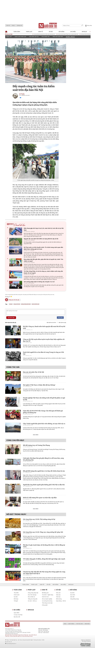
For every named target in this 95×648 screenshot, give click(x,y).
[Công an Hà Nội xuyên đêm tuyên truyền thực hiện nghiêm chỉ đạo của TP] (13, 343)
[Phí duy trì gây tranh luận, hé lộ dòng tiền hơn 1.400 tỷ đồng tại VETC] (13, 549)
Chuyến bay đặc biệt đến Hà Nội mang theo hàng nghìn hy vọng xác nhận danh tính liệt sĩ (44, 572)
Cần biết (72, 596)
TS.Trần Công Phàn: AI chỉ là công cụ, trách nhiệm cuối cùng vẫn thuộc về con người (43, 272)
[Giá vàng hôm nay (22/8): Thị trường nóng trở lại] (13, 523)
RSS (65, 623)
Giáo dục (58, 594)
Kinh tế (40, 31)
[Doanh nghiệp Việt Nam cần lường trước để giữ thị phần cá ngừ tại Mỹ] (13, 402)
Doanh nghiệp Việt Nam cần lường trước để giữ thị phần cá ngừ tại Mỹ (44, 398)
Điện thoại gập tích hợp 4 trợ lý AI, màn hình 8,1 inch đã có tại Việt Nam (44, 229)
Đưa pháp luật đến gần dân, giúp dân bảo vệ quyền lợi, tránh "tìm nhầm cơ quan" (43, 260)
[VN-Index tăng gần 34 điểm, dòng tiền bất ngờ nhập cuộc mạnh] (13, 563)
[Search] (82, 25)
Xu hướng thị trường (47, 601)
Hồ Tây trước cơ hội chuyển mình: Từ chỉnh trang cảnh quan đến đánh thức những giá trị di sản (43, 248)
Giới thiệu (71, 623)
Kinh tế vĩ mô (45, 596)
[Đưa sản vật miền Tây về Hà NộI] (13, 376)
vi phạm (10, 304)
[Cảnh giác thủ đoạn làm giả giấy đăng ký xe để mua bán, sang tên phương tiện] (13, 462)
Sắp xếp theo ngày (62, 322)
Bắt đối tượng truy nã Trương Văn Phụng (36, 445)
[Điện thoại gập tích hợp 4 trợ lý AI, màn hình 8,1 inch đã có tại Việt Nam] (16, 231)
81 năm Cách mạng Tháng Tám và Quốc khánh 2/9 (59, 34)
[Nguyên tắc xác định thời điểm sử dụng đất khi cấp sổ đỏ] (16, 242)
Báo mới (87, 623)
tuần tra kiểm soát (35, 304)
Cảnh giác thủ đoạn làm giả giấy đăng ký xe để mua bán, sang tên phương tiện (43, 459)
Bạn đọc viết (17, 617)
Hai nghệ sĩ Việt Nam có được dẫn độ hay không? (39, 385)
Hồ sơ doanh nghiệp (47, 599)
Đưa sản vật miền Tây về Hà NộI (33, 372)
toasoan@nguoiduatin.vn (11, 643)
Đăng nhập (60, 317)
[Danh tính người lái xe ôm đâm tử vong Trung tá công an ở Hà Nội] (13, 356)
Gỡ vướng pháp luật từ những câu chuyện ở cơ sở (39, 281)
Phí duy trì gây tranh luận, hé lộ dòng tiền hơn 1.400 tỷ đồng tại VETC (44, 546)
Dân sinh (58, 592)
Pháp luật (29, 31)
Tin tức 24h (79, 623)
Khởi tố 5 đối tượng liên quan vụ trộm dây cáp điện (40, 497)
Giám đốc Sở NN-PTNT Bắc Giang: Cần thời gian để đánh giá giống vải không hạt (43, 411)
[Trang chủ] (48, 25)
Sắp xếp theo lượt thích (51, 322)
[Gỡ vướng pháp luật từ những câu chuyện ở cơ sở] (16, 285)
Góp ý (13, 25)
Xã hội (51, 31)
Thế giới (16, 601)
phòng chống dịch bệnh (26, 304)
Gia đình (72, 592)
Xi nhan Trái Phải (18, 614)
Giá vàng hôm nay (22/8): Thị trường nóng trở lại (39, 519)
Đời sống (61, 31)
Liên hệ (8, 25)
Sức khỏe (72, 594)
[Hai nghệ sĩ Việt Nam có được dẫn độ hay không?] (13, 389)
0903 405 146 (9, 641)
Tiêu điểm (16, 592)
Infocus (84, 31)
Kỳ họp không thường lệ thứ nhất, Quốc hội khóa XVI (35, 34)
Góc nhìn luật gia (34, 36)
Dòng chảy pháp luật (20, 36)
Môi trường (59, 599)
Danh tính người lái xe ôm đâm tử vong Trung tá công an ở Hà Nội (43, 353)
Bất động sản (45, 592)
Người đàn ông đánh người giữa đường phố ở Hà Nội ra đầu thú (44, 485)
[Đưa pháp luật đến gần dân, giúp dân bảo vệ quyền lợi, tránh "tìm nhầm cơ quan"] (16, 262)
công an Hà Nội (17, 304)
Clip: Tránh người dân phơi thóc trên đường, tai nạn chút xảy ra (44, 423)
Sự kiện (16, 596)
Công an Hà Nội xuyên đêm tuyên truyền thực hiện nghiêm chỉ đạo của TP (43, 340)
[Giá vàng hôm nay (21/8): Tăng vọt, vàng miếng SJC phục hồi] (13, 536)
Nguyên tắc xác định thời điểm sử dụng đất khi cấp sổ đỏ (41, 238)
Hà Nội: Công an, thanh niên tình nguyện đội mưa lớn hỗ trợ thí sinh (44, 327)
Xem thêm (35, 434)
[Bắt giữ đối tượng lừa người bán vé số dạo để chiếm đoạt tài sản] (13, 475)
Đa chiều (73, 31)
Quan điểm (16, 612)
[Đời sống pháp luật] (76, 645)
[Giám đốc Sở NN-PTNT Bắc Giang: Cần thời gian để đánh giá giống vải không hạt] (13, 415)
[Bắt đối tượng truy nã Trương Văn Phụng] (13, 449)
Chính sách (16, 594)
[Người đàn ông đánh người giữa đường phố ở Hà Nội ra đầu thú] (13, 489)
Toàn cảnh (16, 31)
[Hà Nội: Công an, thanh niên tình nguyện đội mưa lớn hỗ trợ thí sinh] (13, 330)
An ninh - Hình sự (70, 36)
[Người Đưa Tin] (30, 624)
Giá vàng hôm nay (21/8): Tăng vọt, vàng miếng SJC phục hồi (43, 532)
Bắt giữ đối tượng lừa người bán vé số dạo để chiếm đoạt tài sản (44, 471)
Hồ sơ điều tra (46, 36)
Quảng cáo (19, 25)
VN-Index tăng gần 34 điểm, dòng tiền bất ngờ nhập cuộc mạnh (44, 559)
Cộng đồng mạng (74, 599)
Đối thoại (16, 599)
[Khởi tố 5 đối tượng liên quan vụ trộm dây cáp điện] (13, 501)
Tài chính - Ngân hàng (47, 594)
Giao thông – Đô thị (61, 601)
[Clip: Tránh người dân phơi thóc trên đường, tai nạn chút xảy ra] (13, 427)
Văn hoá (58, 596)
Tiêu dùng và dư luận (47, 603)
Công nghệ (44, 605)
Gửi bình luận (11, 317)
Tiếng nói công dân (57, 36)
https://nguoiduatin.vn (9, 628)
